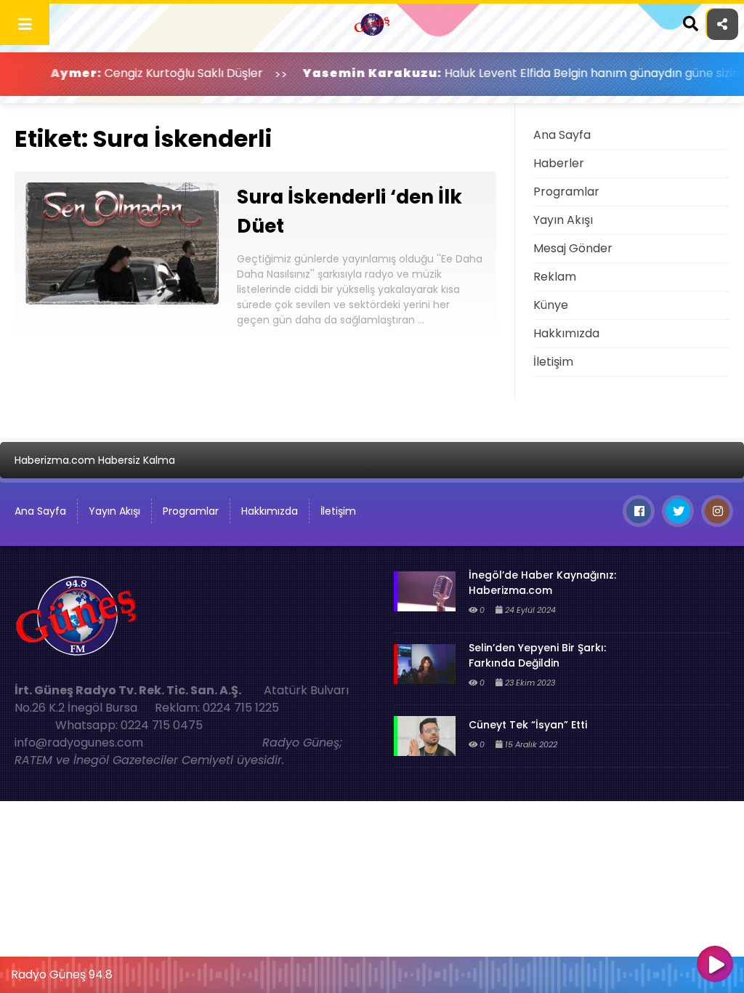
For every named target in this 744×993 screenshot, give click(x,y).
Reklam (554, 276)
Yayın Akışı (563, 220)
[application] (372, 971)
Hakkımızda (566, 333)
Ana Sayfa (562, 134)
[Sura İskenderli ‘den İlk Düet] (122, 300)
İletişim (553, 361)
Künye (550, 305)
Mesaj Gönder (572, 248)
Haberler (558, 163)
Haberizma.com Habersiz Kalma (95, 460)
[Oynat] (715, 965)
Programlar (566, 191)
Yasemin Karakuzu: (341, 73)
